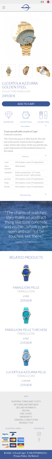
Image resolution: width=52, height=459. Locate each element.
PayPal (26, 410)
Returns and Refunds (26, 404)
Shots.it (35, 456)
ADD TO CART (26, 103)
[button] (26, 126)
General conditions (26, 419)
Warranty (26, 416)
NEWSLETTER (26, 422)
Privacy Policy (20, 456)
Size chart (26, 413)
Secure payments (26, 407)
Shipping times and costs (26, 401)
